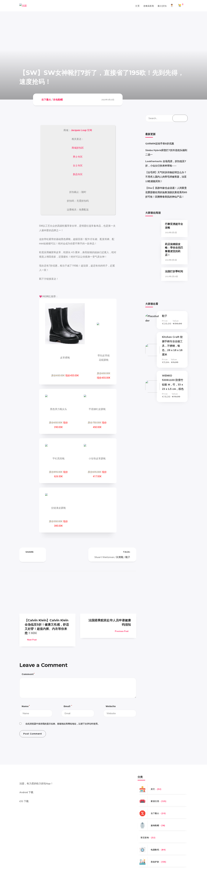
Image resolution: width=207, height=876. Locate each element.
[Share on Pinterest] (39, 557)
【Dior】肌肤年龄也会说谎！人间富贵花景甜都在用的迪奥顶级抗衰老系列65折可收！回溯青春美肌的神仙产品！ (166, 192)
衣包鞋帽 (58, 99)
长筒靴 (119, 557)
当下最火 (46, 99)
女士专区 (78, 165)
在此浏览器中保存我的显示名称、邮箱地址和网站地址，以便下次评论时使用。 (62, 723)
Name (25, 706)
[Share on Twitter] (33, 557)
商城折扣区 (78, 147)
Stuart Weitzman (104, 557)
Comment (28, 674)
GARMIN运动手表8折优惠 (159, 143)
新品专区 (78, 174)
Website (111, 706)
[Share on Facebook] (26, 557)
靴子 (127, 557)
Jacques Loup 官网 (81, 130)
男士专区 (78, 156)
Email (68, 706)
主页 (137, 5)
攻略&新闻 (148, 5)
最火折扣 (162, 5)
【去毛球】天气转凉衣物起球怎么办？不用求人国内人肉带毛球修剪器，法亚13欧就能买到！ (166, 177)
